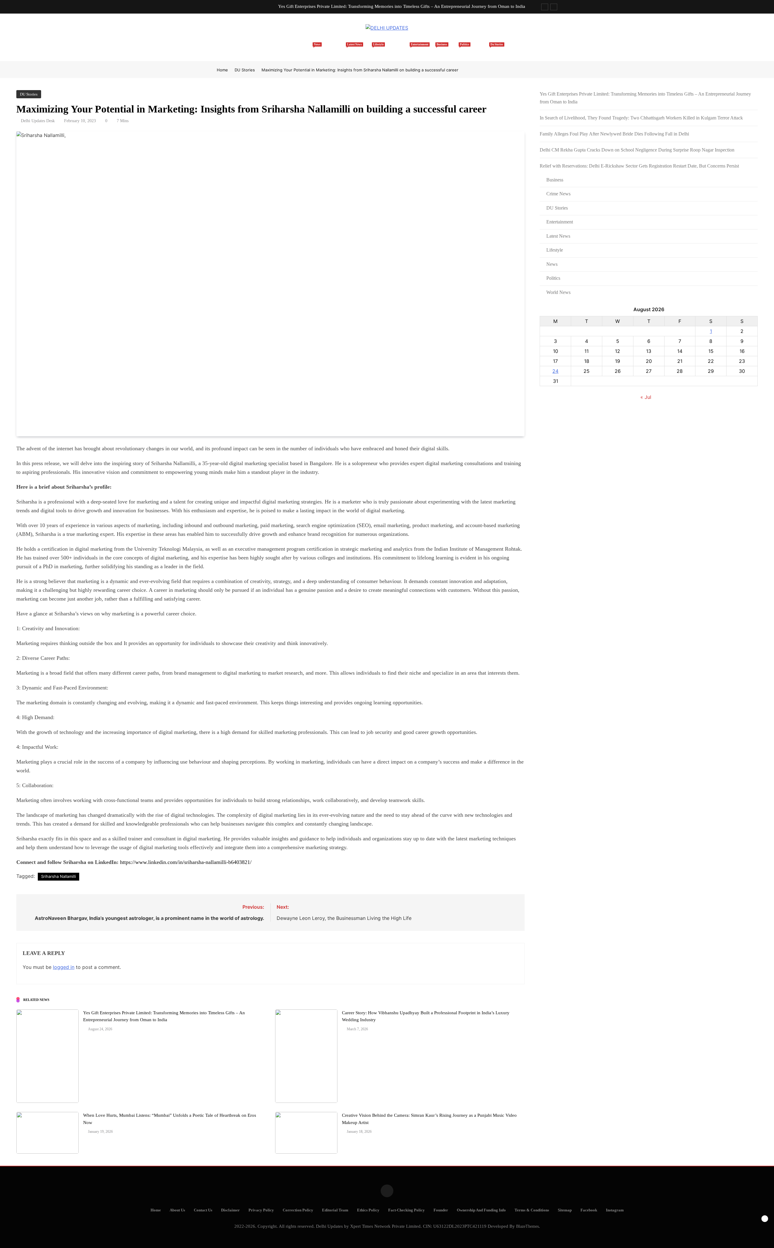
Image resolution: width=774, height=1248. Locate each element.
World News (558, 292)
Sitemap (565, 1210)
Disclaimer (230, 1210)
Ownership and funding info (481, 1210)
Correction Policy (298, 1210)
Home (289, 51)
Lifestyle (368, 48)
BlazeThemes (527, 1226)
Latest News (338, 48)
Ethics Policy (368, 1210)
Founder (441, 1210)
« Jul (645, 397)
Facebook (588, 1210)
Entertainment (399, 48)
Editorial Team (335, 1210)
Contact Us (203, 1210)
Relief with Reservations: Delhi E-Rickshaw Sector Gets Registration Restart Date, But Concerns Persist (639, 165)
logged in (63, 967)
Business (431, 48)
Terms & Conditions (532, 1210)
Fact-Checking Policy (406, 1210)
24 (555, 371)
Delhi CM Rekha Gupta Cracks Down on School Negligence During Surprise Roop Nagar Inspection (637, 149)
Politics (456, 48)
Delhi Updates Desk (38, 121)
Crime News (558, 193)
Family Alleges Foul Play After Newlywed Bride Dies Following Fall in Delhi (614, 133)
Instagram (615, 1210)
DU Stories (483, 48)
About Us (177, 1210)
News (311, 48)
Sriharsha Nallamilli (58, 876)
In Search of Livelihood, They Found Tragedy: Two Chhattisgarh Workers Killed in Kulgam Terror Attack (641, 117)
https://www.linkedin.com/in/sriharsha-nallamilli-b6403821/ (186, 862)
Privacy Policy (261, 1210)
